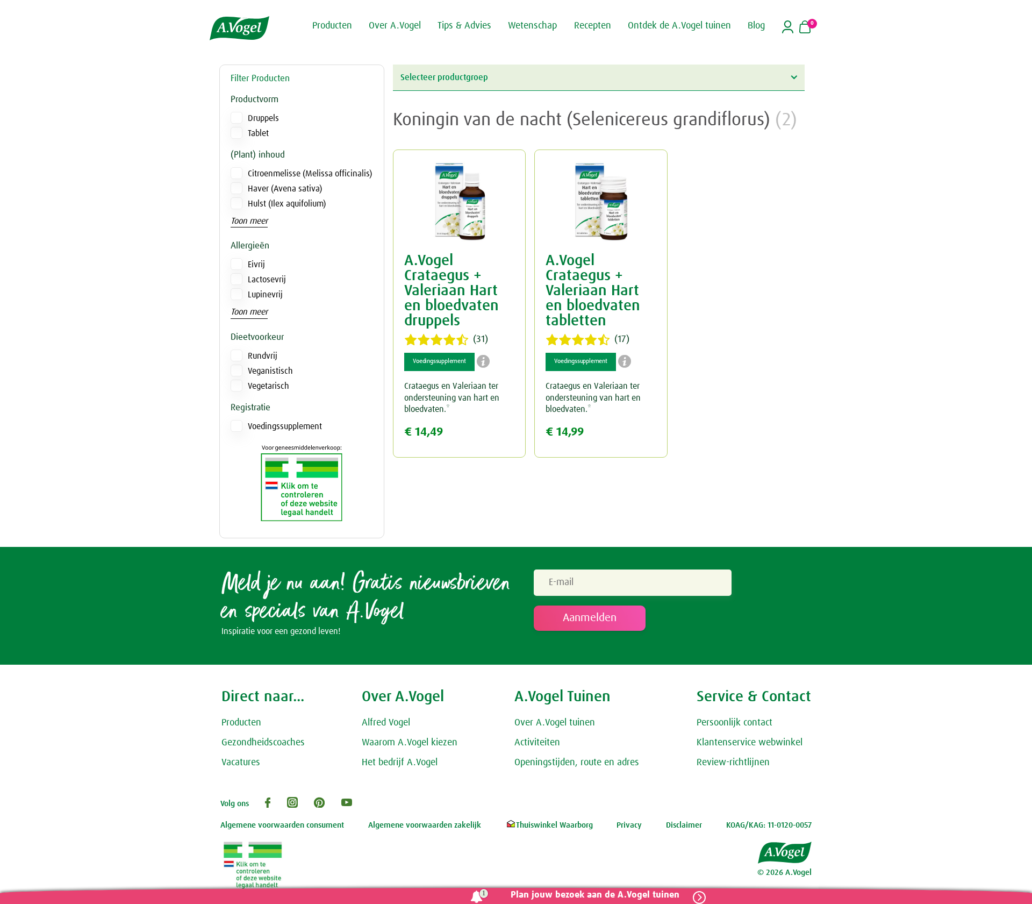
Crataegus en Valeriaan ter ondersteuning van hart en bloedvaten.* (451, 398)
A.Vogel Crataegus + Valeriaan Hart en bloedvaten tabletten (593, 291)
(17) (621, 339)
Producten (241, 723)
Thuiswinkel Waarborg (554, 825)
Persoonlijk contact (734, 723)
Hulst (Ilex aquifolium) (287, 204)
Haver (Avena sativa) (285, 188)
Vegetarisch (268, 386)
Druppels (263, 118)
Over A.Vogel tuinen (554, 723)
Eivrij (256, 264)
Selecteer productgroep (444, 77)
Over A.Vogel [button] (395, 26)
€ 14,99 (565, 432)
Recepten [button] (592, 26)
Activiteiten (537, 743)
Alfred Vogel (386, 723)
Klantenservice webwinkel (749, 743)
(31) (480, 339)
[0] (805, 28)
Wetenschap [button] (532, 26)
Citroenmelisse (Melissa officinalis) (310, 173)
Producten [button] (332, 26)
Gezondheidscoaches (263, 743)
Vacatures (240, 762)
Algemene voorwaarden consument (282, 825)
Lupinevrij (265, 294)
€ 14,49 (423, 432)
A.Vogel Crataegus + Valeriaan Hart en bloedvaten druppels (451, 291)
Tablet (258, 133)
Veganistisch (270, 371)
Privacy (629, 825)
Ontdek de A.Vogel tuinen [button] (679, 26)
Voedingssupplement (285, 426)
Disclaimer (684, 825)
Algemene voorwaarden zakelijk (424, 825)
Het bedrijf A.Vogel (400, 762)
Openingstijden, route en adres (576, 762)
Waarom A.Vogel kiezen (409, 743)
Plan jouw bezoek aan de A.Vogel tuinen (595, 895)
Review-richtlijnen (733, 762)
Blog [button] (756, 26)
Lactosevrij (267, 279)
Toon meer (249, 221)
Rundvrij (262, 356)
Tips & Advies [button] (464, 26)
